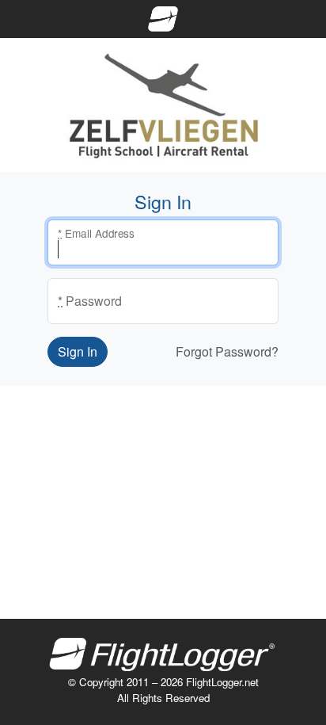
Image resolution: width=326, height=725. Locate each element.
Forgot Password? (227, 351)
